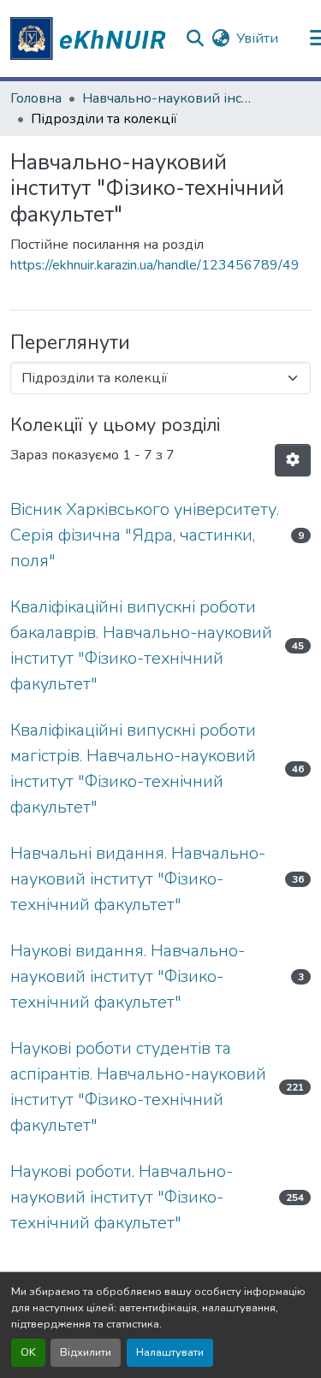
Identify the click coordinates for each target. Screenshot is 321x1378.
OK (28, 1352)
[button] (90, 38)
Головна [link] (36, 98)
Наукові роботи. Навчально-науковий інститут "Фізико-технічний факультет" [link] (121, 1197)
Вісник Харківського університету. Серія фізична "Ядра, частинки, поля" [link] (144, 535)
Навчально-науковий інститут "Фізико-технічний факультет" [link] (167, 98)
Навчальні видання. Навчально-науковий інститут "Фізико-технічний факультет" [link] (137, 879)
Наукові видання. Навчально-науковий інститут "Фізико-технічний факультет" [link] (127, 976)
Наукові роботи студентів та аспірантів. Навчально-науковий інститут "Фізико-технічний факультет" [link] (138, 1087)
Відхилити (85, 1352)
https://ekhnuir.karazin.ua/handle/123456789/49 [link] (155, 265)
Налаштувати (170, 1352)
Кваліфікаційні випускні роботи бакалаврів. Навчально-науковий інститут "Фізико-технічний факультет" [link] (141, 645)
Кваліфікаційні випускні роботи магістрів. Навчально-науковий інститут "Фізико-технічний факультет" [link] (133, 769)
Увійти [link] (257, 38)
